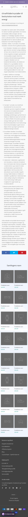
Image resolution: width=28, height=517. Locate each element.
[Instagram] (9, 488)
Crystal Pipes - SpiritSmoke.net (10, 454)
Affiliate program (7, 449)
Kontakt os (5, 463)
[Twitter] (6, 488)
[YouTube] (16, 488)
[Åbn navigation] (2, 6)
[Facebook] (2, 488)
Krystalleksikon (6, 446)
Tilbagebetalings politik (8, 469)
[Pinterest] (13, 488)
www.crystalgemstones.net (10, 25)
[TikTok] (20, 488)
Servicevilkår (5, 474)
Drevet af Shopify (14, 500)
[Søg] (23, 6)
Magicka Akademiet (7, 444)
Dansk (13, 494)
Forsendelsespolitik (7, 466)
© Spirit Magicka (14, 498)
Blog (3, 452)
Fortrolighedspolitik (7, 471)
